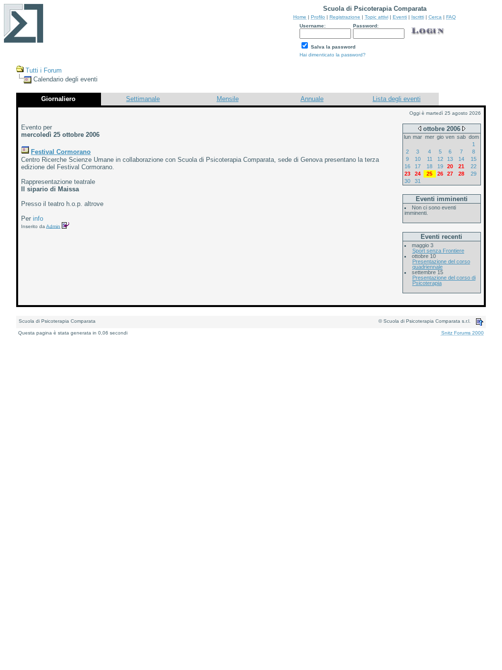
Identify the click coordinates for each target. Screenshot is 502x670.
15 (474, 159)
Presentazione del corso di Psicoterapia (444, 280)
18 (429, 166)
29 (474, 174)
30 (407, 181)
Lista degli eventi (397, 99)
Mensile (228, 99)
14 (461, 159)
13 (450, 159)
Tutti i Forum (43, 70)
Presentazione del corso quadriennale (441, 264)
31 (418, 181)
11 (429, 159)
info (38, 218)
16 (407, 166)
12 (440, 159)
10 (418, 159)
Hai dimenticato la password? (333, 54)
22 (474, 166)
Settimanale (143, 99)
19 (440, 166)
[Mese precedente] (419, 128)
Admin (53, 226)
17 (418, 166)
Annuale (312, 99)
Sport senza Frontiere (438, 251)
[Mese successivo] (463, 128)
